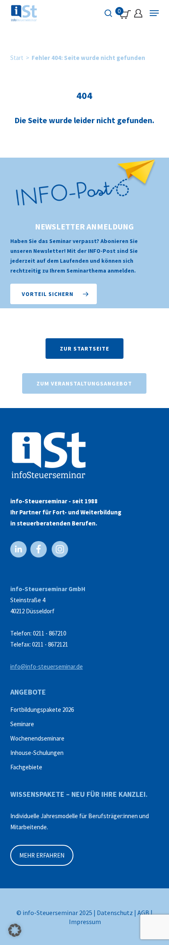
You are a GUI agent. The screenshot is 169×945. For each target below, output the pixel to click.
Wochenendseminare (37, 738)
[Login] (138, 13)
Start (16, 58)
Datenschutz (115, 912)
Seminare (22, 724)
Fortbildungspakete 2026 (42, 709)
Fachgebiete (26, 767)
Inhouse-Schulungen (37, 753)
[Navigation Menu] (154, 13)
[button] (53, 294)
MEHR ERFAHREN (41, 855)
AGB (143, 912)
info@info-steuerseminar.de (46, 666)
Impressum (85, 921)
